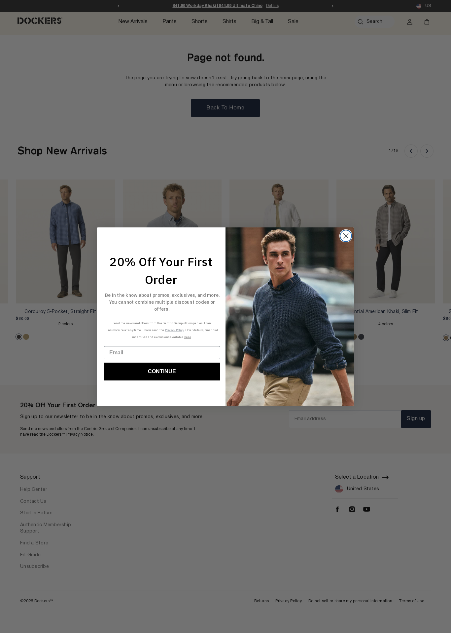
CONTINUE (162, 371)
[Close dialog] (346, 236)
